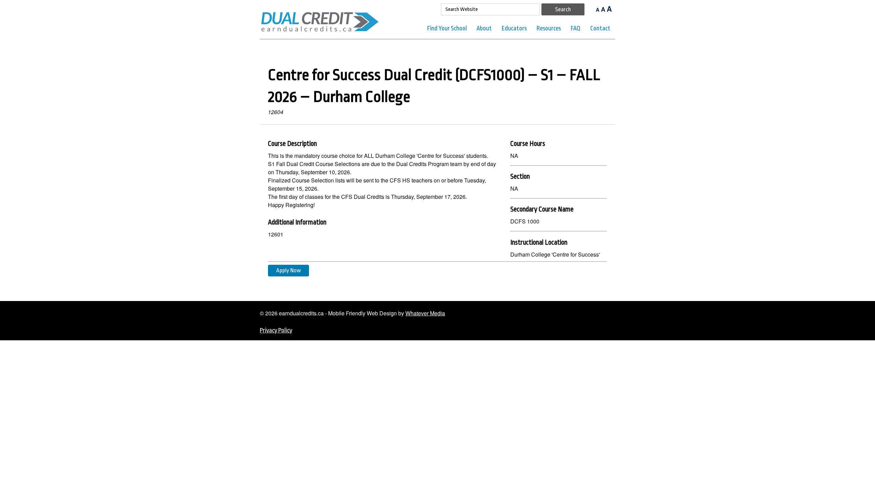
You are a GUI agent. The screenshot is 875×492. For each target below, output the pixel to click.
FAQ (575, 28)
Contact (600, 28)
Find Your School (447, 28)
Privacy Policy (276, 330)
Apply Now (288, 270)
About (484, 28)
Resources (549, 28)
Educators (514, 28)
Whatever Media (425, 313)
